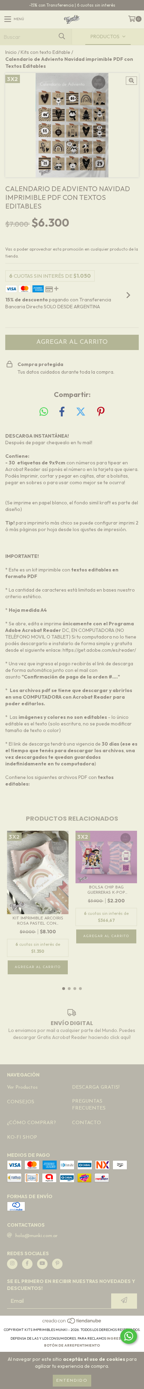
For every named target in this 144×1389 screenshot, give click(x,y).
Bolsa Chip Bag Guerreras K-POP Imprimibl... (106, 890)
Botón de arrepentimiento (72, 1345)
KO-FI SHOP (22, 1137)
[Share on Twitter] (80, 412)
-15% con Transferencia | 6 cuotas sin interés (72, 5)
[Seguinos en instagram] (12, 1264)
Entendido (72, 1381)
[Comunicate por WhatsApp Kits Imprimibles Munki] (128, 1336)
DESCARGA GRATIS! (96, 1087)
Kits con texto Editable (45, 52)
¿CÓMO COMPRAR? (31, 1123)
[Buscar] (62, 36)
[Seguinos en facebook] (27, 1264)
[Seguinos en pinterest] (57, 1264)
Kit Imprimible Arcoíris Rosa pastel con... (38, 921)
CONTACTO (86, 1123)
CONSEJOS (20, 1102)
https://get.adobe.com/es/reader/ (99, 650)
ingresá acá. (120, 1338)
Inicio (11, 52)
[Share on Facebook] (62, 412)
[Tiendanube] (72, 1323)
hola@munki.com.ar (36, 1235)
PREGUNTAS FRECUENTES (89, 1105)
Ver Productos (22, 1087)
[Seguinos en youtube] (42, 1264)
